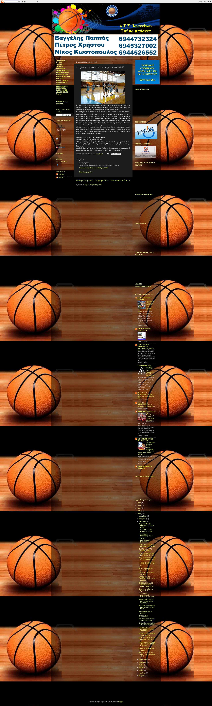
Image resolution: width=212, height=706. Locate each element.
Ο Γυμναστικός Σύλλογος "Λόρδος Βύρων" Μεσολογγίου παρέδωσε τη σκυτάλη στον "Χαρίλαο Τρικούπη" (146, 448)
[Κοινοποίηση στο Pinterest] (120, 154)
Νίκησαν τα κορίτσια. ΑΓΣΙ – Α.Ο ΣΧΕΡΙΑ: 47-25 (147, 558)
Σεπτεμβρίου (143, 659)
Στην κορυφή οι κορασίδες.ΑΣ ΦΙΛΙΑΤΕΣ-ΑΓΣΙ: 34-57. (147, 595)
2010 (139, 514)
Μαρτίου (142, 676)
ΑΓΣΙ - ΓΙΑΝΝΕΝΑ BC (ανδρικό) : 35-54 (146, 569)
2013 (139, 505)
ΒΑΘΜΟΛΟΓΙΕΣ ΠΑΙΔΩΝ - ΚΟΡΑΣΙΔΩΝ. (147, 634)
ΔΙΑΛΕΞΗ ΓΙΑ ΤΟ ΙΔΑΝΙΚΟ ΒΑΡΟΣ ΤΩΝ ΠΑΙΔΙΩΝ (147, 578)
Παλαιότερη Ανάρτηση (120, 180)
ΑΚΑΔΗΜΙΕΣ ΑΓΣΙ (62, 92)
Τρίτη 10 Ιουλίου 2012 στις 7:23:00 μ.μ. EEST (93, 168)
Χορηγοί (59, 94)
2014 (139, 503)
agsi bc (61, 177)
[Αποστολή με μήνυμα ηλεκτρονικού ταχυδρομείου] (112, 154)
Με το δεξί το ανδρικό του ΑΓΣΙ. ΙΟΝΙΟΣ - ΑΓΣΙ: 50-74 (147, 607)
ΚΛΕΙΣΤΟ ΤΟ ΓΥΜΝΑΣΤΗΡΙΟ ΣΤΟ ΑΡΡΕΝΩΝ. (146, 629)
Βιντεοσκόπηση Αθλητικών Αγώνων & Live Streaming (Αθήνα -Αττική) (146, 306)
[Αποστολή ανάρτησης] (107, 153)
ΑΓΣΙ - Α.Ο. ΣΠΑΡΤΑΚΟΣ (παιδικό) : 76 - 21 (147, 638)
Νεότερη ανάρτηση (84, 180)
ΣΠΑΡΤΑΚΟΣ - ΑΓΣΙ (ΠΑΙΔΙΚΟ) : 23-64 (145, 530)
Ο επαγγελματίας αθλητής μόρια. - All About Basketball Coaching (146, 396)
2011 (139, 511)
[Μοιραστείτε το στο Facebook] (118, 154)
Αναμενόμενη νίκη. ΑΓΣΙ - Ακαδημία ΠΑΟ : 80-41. (147, 545)
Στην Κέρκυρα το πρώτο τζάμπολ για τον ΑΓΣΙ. (146, 619)
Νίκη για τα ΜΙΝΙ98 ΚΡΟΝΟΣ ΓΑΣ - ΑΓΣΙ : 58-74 (147, 525)
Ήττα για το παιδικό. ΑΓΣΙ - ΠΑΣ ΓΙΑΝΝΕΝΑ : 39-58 (147, 563)
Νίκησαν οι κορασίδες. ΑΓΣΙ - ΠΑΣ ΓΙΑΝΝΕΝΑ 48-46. (147, 654)
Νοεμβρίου (142, 519)
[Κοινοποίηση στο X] (116, 154)
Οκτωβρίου (143, 521)
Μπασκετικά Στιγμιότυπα (146, 411)
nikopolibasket (143, 403)
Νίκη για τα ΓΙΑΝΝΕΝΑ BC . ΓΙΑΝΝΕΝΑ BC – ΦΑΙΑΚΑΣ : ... (146, 601)
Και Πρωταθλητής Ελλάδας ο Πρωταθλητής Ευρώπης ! (150, 416)
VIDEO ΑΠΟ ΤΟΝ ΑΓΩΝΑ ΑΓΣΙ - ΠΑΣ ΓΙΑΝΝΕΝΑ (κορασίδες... (147, 644)
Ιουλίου (141, 665)
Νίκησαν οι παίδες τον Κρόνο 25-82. (146, 590)
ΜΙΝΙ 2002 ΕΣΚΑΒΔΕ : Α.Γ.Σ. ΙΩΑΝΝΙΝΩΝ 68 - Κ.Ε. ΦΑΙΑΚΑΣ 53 (150, 371)
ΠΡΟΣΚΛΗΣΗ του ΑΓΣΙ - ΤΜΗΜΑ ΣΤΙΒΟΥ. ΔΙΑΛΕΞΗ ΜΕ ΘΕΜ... (146, 584)
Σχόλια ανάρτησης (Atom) (93, 185)
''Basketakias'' (142, 393)
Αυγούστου (143, 662)
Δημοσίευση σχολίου (85, 172)
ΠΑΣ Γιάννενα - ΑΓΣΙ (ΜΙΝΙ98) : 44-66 (145, 550)
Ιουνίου (141, 667)
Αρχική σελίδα (102, 180)
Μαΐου (141, 670)
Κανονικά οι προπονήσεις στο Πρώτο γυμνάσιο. (147, 624)
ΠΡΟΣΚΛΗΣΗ (143, 616)
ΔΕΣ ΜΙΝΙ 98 (64, 80)
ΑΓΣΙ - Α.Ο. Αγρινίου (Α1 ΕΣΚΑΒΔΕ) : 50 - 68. (146, 554)
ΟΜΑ (58, 80)
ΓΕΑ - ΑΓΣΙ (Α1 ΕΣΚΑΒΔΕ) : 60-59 (145, 535)
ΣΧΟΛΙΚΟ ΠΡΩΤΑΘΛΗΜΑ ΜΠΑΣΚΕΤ (144, 540)
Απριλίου (142, 673)
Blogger (120, 701)
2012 (139, 508)
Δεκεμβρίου (143, 516)
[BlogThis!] (114, 154)
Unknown (61, 174)
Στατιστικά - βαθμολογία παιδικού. (146, 573)
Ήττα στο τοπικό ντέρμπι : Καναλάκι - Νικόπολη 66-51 (146, 405)
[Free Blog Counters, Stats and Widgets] (57, 139)
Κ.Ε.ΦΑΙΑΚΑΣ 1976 (144, 365)
